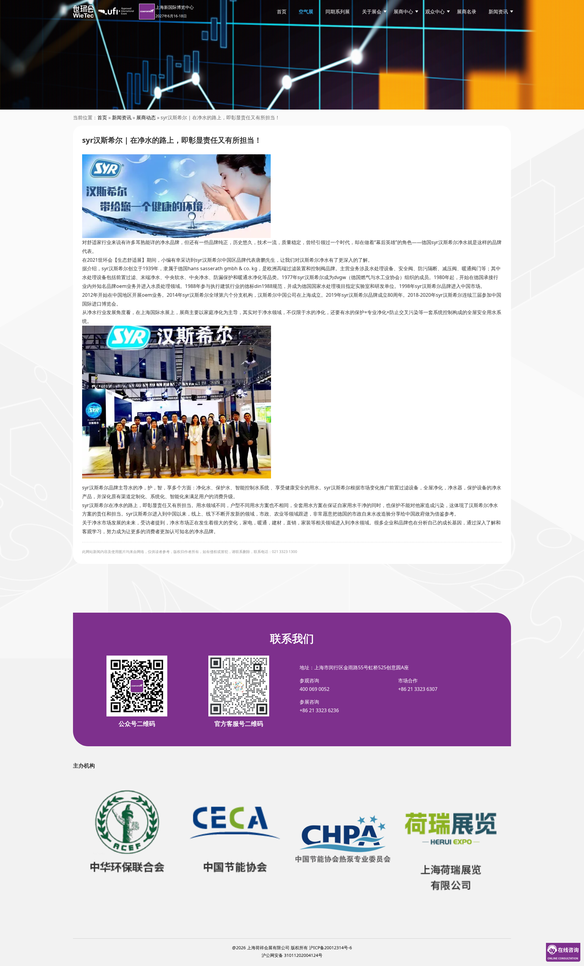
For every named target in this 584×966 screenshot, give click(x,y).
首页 (282, 11)
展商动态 (146, 117)
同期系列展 (337, 11)
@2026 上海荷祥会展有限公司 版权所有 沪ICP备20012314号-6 (292, 947)
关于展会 (371, 11)
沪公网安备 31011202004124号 (292, 955)
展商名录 (466, 11)
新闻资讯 (498, 11)
